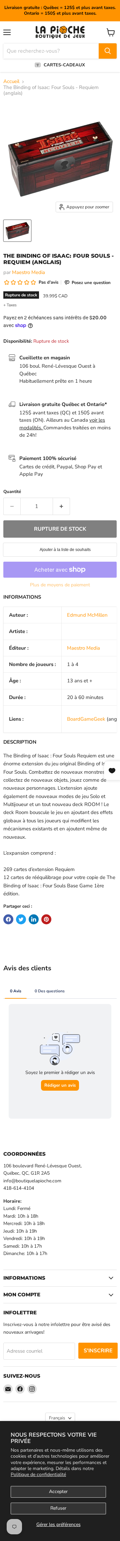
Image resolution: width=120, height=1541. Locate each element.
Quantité (12, 491)
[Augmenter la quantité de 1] (61, 506)
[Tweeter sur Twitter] (21, 919)
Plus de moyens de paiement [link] (60, 585)
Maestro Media (28, 272)
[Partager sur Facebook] (8, 919)
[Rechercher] (108, 51)
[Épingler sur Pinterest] (46, 919)
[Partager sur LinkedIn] (34, 919)
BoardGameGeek (86, 719)
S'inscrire (98, 1350)
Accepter (58, 1491)
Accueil (11, 81)
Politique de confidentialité (38, 1474)
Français (57, 1418)
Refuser (58, 1508)
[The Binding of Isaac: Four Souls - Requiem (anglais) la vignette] (17, 230)
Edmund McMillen (87, 615)
